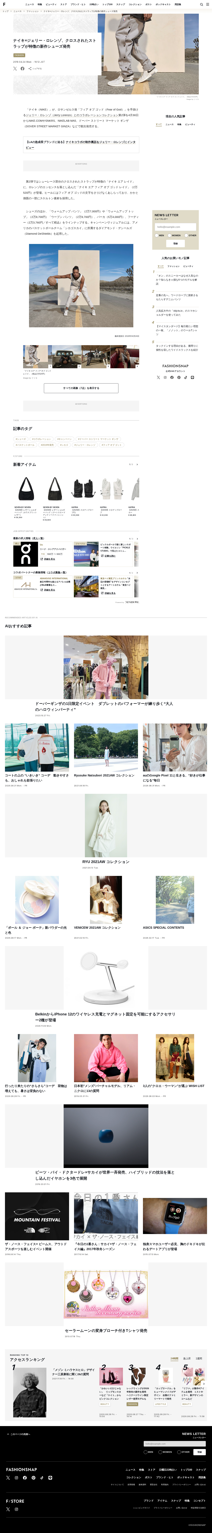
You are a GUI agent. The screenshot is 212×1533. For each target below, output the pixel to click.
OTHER (192, 235)
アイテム (162, 1500)
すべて (159, 124)
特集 (40, 4)
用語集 (178, 4)
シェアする (37, 69)
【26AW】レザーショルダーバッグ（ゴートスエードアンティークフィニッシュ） (54, 513)
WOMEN (176, 235)
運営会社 (153, 1484)
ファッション (33, 11)
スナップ (120, 4)
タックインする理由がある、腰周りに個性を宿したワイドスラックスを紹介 (177, 348)
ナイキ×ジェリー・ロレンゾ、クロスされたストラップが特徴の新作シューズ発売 (80, 11)
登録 (175, 243)
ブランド (149, 1500)
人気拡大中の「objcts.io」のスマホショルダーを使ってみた (176, 312)
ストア (63, 4)
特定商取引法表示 (198, 1508)
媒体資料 (142, 1484)
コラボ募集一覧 (56, 572)
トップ (5, 11)
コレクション (135, 4)
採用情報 (131, 1484)
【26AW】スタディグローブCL (82, 511)
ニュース (29, 4)
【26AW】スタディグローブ (111, 511)
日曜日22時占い (168, 1469)
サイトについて (117, 1484)
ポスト (148, 4)
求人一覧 (38, 538)
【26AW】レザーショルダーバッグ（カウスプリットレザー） (25, 512)
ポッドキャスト (163, 4)
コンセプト (199, 1500)
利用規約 (165, 1484)
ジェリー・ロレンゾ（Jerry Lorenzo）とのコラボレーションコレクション (72, 115)
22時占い (94, 4)
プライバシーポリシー (181, 1484)
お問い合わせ (200, 1484)
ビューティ (51, 4)
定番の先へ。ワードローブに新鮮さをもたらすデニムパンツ (177, 297)
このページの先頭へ (20, 1434)
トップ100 (107, 4)
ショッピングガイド (141, 1508)
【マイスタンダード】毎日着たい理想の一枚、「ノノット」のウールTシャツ (177, 330)
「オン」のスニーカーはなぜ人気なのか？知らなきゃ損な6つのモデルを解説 (177, 279)
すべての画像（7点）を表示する (81, 388)
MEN (161, 235)
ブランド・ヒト (78, 4)
